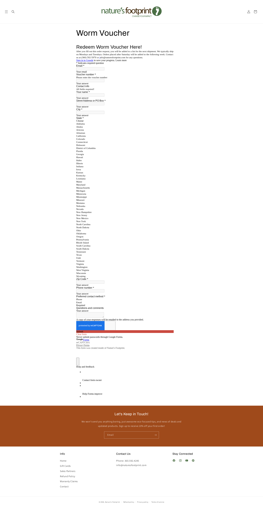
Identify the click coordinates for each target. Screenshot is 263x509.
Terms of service (157, 502)
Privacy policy (142, 502)
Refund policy (128, 502)
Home (63, 459)
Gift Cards (65, 464)
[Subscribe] (155, 435)
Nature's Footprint (112, 502)
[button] (6, 11)
